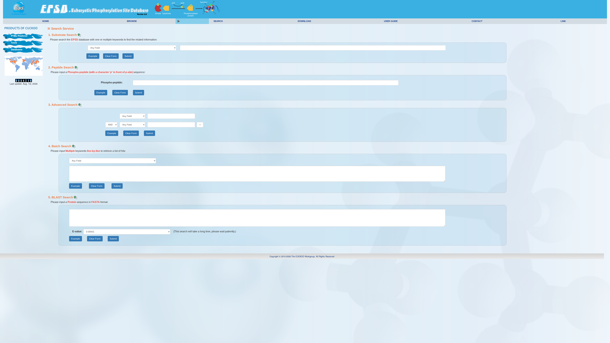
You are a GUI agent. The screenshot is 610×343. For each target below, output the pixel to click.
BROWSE (132, 21)
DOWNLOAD (304, 21)
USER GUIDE (391, 21)
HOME (45, 21)
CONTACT (477, 21)
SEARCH (218, 21)
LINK (563, 21)
